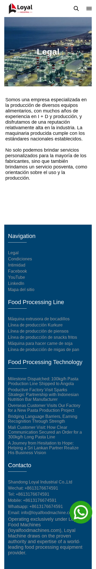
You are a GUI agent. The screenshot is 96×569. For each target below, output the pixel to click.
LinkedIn (16, 283)
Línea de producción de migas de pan (43, 349)
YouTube (16, 277)
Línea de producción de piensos (38, 331)
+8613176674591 (32, 494)
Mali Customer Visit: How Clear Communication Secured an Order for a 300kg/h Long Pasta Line (45, 432)
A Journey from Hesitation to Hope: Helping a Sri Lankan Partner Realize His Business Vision (43, 448)
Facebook (17, 271)
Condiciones (20, 259)
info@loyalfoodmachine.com (48, 512)
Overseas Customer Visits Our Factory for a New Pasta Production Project (44, 408)
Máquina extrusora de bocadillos (39, 319)
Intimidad (16, 265)
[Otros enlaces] (89, 8)
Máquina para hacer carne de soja (40, 343)
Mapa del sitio (21, 289)
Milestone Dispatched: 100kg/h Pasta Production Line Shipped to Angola (43, 381)
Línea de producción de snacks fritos (42, 337)
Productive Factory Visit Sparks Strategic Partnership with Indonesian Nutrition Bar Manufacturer (43, 395)
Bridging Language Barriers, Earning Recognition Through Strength (42, 418)
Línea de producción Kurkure (35, 325)
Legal (13, 253)
